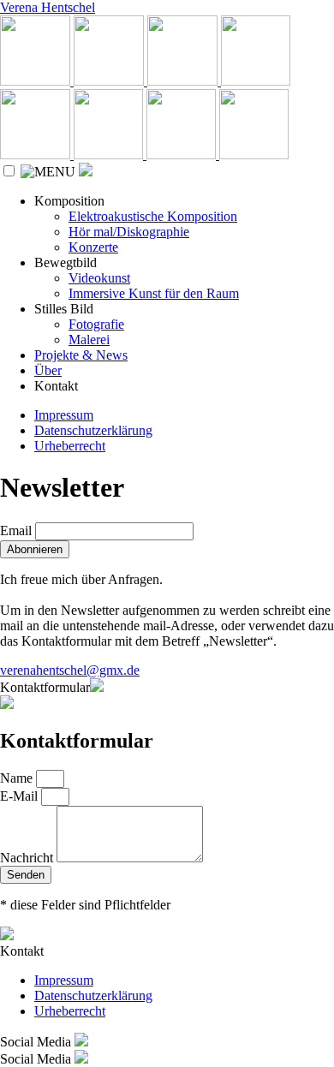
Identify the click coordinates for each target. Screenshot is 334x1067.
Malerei (89, 339)
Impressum (63, 415)
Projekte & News (81, 355)
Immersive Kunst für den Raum (154, 293)
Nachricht (28, 857)
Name (18, 778)
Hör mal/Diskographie (129, 231)
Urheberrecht (69, 445)
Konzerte (93, 247)
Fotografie (96, 324)
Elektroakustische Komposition (153, 216)
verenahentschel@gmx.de (70, 670)
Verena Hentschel (47, 7)
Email (16, 530)
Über (48, 370)
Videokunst (99, 278)
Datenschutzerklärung (93, 430)
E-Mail (20, 796)
